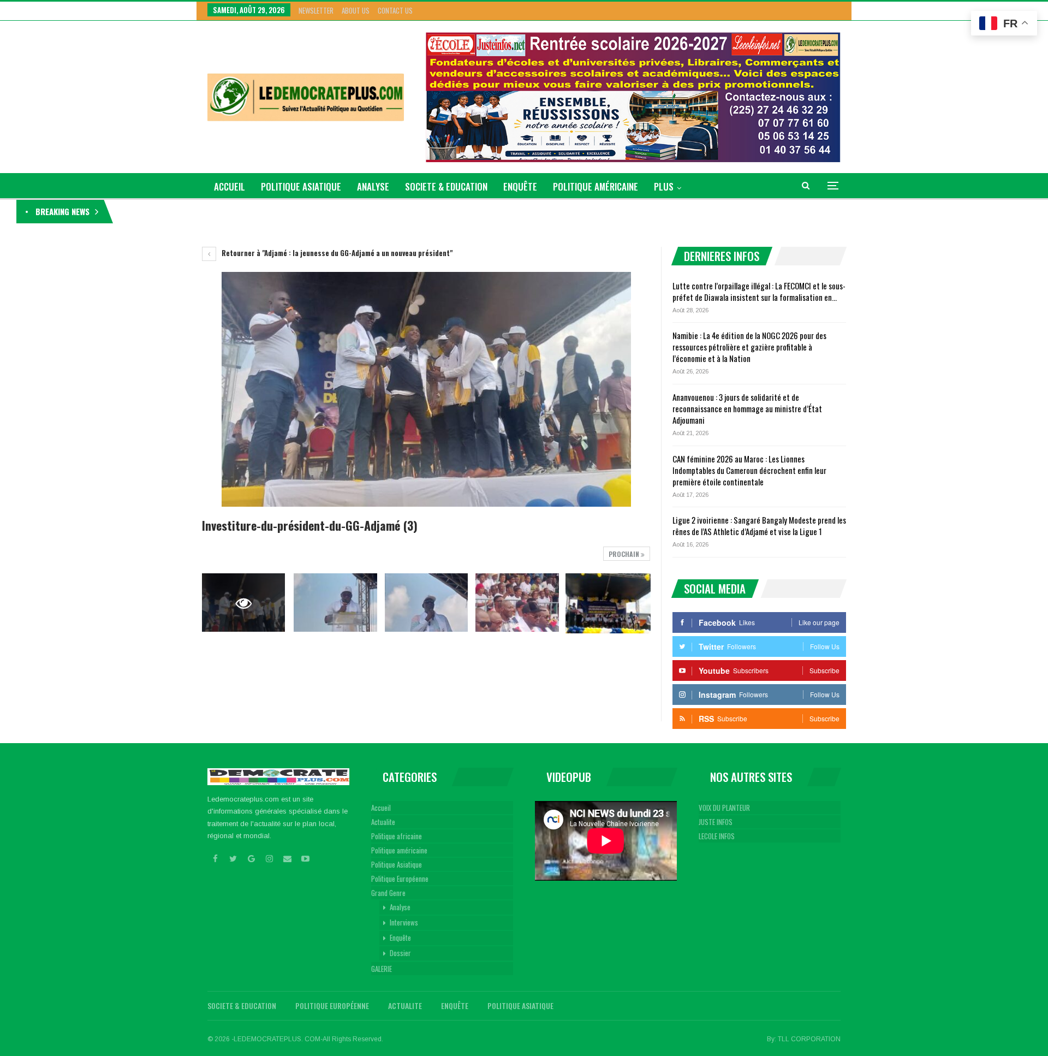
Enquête (520, 186)
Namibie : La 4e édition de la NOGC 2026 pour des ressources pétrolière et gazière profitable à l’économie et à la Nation (294, 211)
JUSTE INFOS (716, 821)
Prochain (625, 554)
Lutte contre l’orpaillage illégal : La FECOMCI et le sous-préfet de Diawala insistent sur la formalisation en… (758, 291)
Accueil (381, 807)
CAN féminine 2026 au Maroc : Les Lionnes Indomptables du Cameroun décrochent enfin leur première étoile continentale (749, 470)
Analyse (373, 186)
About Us (356, 10)
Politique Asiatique (301, 186)
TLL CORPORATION (809, 1039)
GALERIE (381, 968)
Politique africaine (396, 835)
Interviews (404, 922)
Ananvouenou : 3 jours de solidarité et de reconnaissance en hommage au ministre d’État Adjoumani (747, 408)
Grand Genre (388, 892)
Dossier (400, 952)
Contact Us (395, 10)
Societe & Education (446, 186)
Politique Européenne (399, 878)
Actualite (383, 821)
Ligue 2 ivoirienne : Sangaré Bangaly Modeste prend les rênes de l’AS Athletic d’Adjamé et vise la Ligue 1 (759, 525)
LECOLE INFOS (717, 835)
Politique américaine (595, 186)
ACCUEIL (229, 186)
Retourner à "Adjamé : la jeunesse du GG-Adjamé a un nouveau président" (336, 252)
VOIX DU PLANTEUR (724, 807)
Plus (664, 186)
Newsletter (316, 10)
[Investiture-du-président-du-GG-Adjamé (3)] (335, 602)
